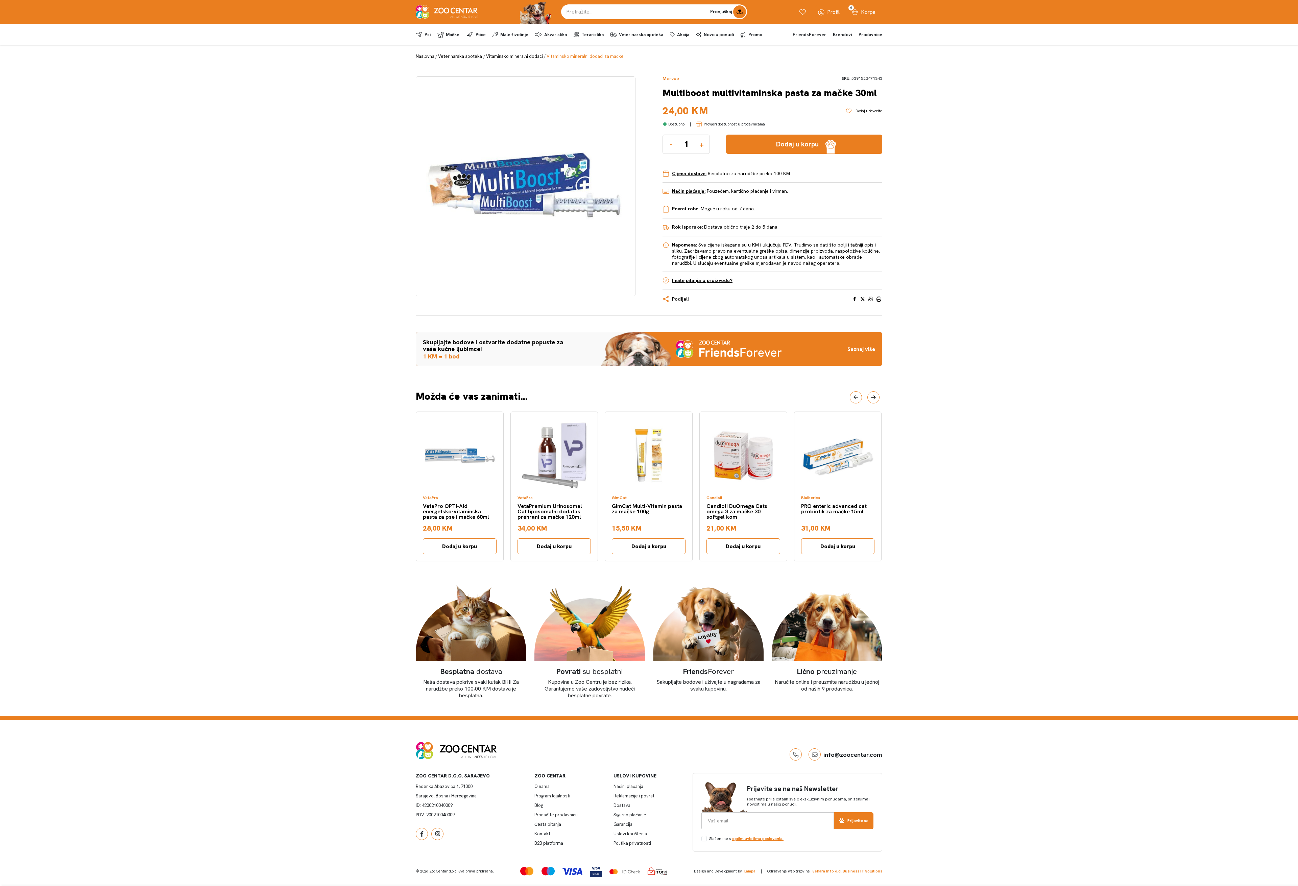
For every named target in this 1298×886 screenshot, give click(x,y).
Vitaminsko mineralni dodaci (514, 56)
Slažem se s (746, 838)
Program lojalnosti (552, 796)
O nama (542, 786)
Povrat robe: (685, 209)
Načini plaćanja (628, 786)
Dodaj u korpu (459, 546)
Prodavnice (870, 35)
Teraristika (592, 35)
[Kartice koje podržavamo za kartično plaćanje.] (527, 871)
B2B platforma (548, 843)
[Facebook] (422, 834)
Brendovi (842, 35)
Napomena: (684, 245)
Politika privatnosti (632, 843)
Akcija (683, 35)
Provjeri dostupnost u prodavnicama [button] (734, 124)
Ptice (481, 35)
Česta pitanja (547, 824)
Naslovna (425, 56)
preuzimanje (827, 671)
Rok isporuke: (687, 227)
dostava (471, 671)
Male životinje (514, 35)
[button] (856, 397)
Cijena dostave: (689, 173)
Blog (538, 805)
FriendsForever (809, 35)
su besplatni (590, 671)
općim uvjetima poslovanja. (758, 838)
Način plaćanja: (688, 191)
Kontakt (542, 834)
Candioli (714, 498)
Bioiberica (810, 498)
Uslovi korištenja (630, 834)
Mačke (452, 35)
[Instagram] (437, 834)
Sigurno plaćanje (630, 815)
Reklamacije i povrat (634, 796)
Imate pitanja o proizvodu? (702, 280)
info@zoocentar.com (852, 755)
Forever (708, 671)
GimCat (619, 498)
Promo (755, 35)
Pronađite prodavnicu (556, 815)
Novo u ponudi (719, 35)
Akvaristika (555, 35)
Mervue (671, 78)
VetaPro (430, 498)
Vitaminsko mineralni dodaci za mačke (585, 56)
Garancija (623, 824)
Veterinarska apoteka (641, 35)
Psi (428, 35)
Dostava (622, 805)
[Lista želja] (803, 12)
